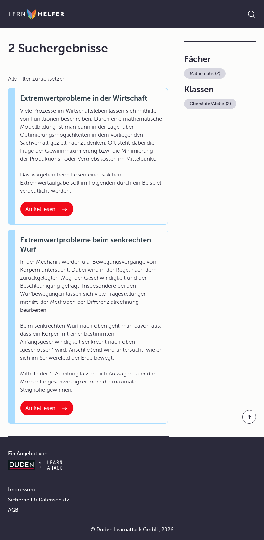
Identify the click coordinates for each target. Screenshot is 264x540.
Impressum (21, 489)
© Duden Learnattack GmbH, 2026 (132, 530)
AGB (13, 510)
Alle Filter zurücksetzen (37, 79)
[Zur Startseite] (36, 14)
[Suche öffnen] (251, 14)
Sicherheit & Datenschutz (38, 499)
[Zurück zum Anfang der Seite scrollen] (249, 417)
